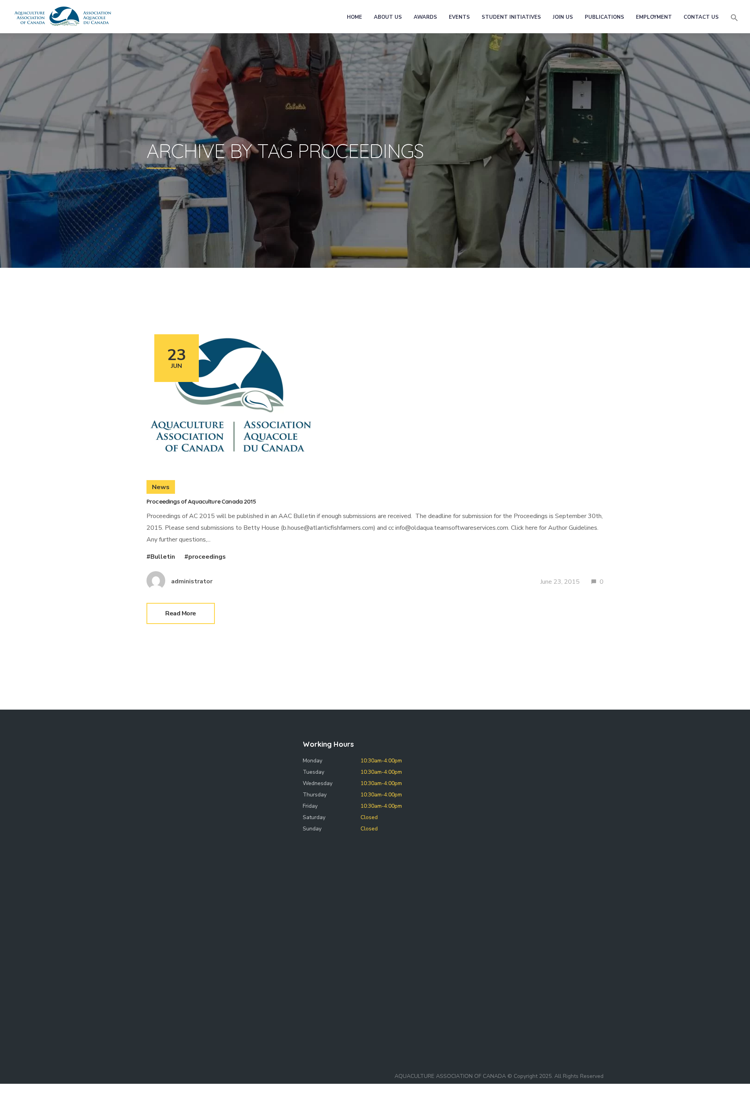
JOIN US (563, 17)
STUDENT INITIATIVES (511, 17)
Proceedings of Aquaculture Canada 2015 (201, 501)
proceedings (207, 556)
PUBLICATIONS (604, 17)
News (161, 487)
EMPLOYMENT (654, 17)
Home (354, 17)
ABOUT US (388, 17)
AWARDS (425, 17)
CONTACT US (701, 17)
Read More (180, 613)
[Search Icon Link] (734, 18)
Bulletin (162, 556)
